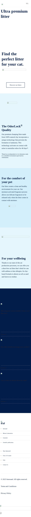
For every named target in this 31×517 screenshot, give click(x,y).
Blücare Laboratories (8, 433)
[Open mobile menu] (27, 3)
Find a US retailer (7, 455)
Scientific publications (8, 442)
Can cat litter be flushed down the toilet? (14, 380)
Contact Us (5, 464)
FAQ (4, 460)
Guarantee (5, 438)
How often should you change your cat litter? (15, 347)
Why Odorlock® (7, 451)
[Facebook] (1, 423)
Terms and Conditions (8, 486)
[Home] (2, 3)
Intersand (5, 428)
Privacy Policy (6, 493)
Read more (3, 334)
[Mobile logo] (0, 504)
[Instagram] (2, 423)
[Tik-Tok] (4, 423)
